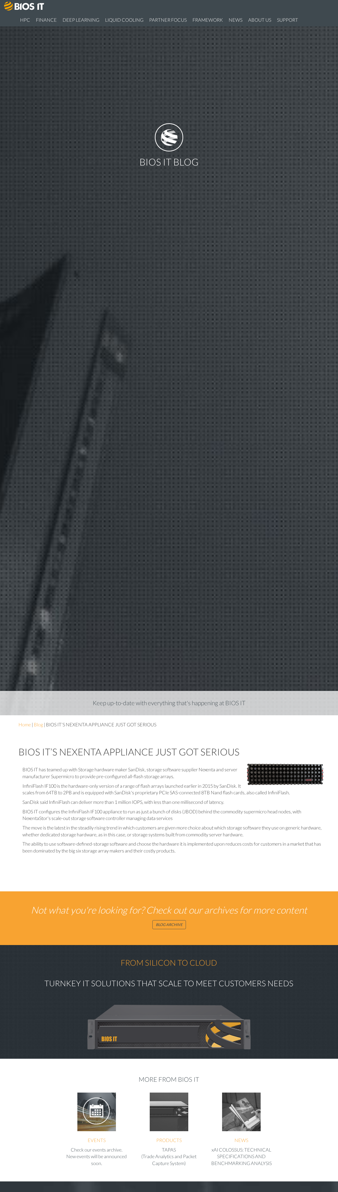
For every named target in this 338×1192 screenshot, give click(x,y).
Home (24, 724)
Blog (38, 724)
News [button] (235, 20)
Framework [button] (208, 20)
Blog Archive (169, 924)
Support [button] (287, 20)
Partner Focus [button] (168, 20)
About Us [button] (259, 20)
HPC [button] (25, 20)
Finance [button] (46, 20)
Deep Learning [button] (81, 20)
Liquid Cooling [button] (124, 20)
